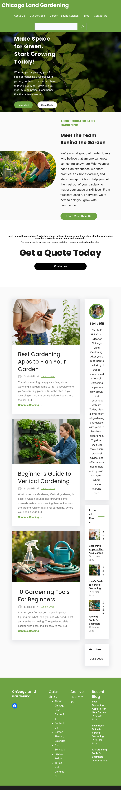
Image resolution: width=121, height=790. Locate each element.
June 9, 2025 (47, 606)
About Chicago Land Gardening (60, 710)
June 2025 (96, 658)
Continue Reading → (30, 405)
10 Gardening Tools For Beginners (44, 595)
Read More (23, 105)
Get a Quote (47, 105)
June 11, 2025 (48, 488)
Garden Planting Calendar (60, 736)
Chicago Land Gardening (35, 5)
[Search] (82, 26)
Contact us (60, 266)
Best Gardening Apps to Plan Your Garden (42, 361)
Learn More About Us (78, 216)
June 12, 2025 (48, 376)
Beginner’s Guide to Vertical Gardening (44, 477)
